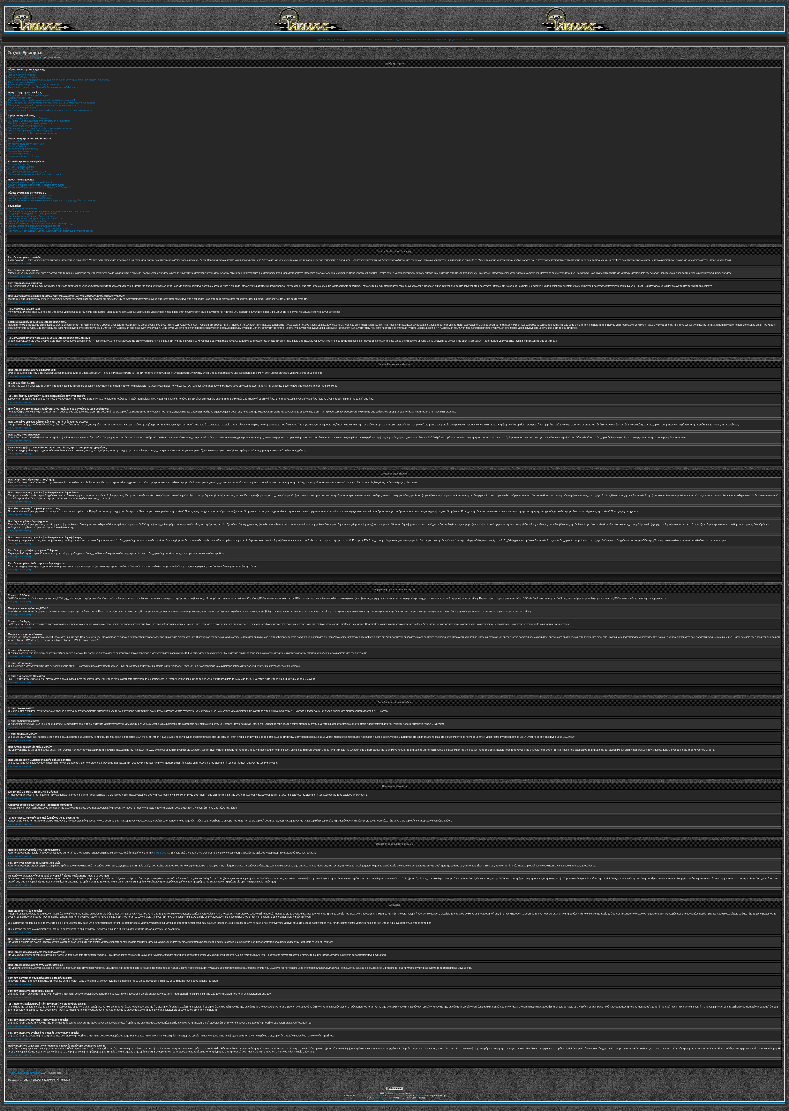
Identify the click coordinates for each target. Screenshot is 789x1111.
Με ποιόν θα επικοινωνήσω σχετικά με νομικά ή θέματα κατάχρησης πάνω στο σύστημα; (52, 200)
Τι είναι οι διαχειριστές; (19, 164)
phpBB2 (359, 1095)
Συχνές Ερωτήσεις (324, 39)
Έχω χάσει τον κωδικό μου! (22, 82)
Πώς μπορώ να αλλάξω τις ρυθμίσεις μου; (29, 95)
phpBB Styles (375, 1095)
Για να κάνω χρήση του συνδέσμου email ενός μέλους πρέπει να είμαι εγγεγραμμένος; (50, 110)
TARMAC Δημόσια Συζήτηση (23, 57)
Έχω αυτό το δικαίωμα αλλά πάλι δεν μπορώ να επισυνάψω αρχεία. (42, 223)
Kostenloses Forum (396, 1095)
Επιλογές (388, 39)
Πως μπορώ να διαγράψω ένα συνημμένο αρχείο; (33, 213)
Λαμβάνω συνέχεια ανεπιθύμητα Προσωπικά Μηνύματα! (36, 185)
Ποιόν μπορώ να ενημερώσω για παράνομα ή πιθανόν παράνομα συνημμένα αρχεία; (50, 231)
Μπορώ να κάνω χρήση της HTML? (26, 143)
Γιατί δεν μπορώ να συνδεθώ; (23, 72)
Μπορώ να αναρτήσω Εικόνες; (23, 148)
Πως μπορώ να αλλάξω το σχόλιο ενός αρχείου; (32, 216)
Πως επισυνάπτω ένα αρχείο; (22, 208)
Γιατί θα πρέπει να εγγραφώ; (22, 75)
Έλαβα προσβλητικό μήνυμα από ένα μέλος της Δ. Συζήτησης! (39, 187)
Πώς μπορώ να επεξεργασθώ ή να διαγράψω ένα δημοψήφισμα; (40, 128)
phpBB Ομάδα (161, 852)
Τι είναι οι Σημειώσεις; (18, 153)
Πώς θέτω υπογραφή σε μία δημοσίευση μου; (30, 123)
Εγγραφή (400, 39)
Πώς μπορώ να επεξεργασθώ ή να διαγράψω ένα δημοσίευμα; (39, 120)
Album (378, 39)
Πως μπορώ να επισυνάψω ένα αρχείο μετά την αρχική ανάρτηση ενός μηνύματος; (49, 211)
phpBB (419, 1095)
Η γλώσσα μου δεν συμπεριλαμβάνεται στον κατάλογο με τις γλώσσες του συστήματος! (51, 102)
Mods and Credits (383, 1098)
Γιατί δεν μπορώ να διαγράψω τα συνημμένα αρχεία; (34, 226)
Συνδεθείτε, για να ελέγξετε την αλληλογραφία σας (440, 39)
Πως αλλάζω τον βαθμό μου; (22, 107)
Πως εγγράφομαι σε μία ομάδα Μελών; (27, 171)
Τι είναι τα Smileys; (17, 146)
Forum (368, 39)
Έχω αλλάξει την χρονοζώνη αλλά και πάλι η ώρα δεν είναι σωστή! (41, 100)
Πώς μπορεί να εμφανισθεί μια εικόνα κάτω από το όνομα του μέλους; (42, 105)
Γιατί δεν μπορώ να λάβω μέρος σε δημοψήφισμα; (33, 133)
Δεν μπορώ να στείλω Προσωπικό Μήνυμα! (30, 182)
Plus (366, 1095)
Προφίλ (410, 39)
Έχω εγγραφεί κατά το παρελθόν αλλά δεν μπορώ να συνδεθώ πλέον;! (44, 87)
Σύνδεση (470, 39)
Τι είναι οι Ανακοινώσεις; (20, 151)
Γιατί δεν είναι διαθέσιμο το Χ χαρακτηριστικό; (30, 198)
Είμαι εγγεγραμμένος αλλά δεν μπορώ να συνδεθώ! (34, 84)
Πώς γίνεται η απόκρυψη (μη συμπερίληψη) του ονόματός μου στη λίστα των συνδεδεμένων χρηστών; (59, 79)
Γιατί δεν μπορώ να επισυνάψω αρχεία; (27, 221)
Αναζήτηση (341, 39)
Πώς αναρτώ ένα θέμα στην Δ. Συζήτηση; (28, 118)
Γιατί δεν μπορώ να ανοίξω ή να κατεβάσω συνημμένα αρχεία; (39, 228)
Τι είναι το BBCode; (17, 141)
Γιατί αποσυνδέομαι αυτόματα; (22, 77)
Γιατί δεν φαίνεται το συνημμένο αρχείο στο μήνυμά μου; (35, 218)
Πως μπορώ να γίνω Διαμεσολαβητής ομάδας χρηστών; (35, 174)
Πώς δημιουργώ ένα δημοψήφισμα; (25, 125)
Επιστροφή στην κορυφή (19, 263)
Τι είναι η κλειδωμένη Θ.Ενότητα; (24, 156)
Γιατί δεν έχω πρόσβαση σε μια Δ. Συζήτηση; (30, 130)
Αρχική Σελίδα (355, 39)
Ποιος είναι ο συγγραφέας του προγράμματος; (30, 195)
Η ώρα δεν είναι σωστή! (20, 98)
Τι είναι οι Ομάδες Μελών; (21, 169)
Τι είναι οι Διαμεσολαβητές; (21, 166)
